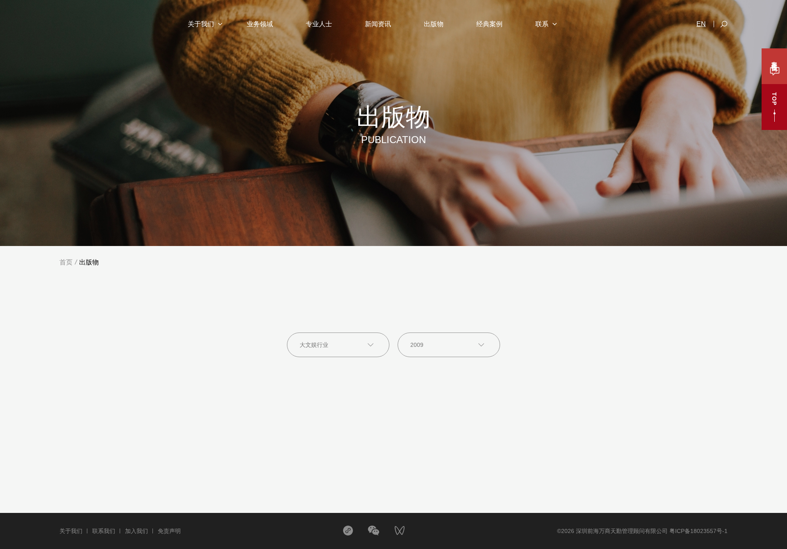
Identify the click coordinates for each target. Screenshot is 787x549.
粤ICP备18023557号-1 (698, 531)
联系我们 (103, 531)
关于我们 (70, 531)
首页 (66, 262)
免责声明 (169, 531)
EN (701, 24)
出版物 (89, 262)
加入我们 (136, 531)
